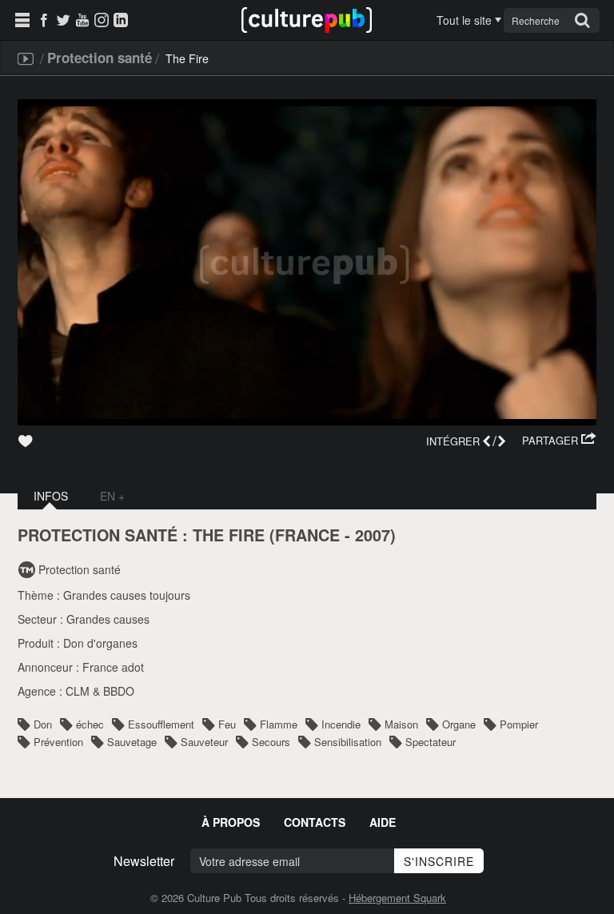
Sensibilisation (347, 741)
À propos (230, 822)
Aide (382, 822)
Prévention (58, 741)
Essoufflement (161, 724)
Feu (227, 724)
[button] (559, 440)
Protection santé (99, 57)
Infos (51, 496)
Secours (271, 741)
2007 (372, 535)
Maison (401, 724)
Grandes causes (108, 619)
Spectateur (430, 741)
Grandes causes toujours (126, 595)
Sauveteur (204, 741)
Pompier (519, 724)
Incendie (341, 724)
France (307, 535)
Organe (459, 724)
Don (43, 724)
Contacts (314, 822)
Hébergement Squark (397, 897)
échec (90, 724)
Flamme (278, 724)
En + (112, 496)
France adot (113, 667)
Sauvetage (132, 741)
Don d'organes (100, 643)
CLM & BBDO (100, 691)
